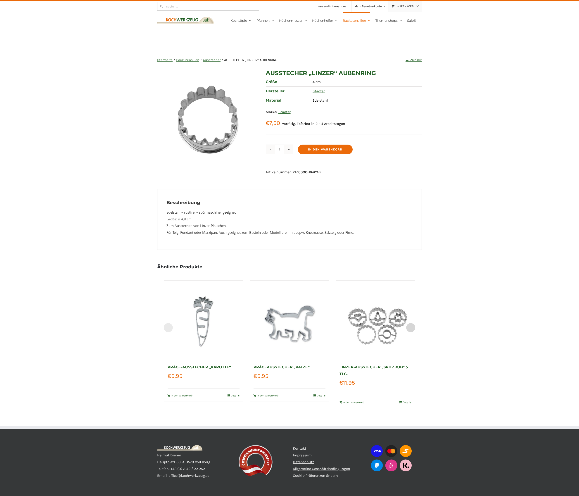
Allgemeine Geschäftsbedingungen (321, 469)
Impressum (302, 455)
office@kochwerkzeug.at (188, 475)
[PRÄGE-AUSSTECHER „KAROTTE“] (203, 320)
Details (235, 395)
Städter (319, 91)
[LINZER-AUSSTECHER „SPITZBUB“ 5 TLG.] (375, 320)
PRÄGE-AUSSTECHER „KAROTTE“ (199, 367)
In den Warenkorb (325, 149)
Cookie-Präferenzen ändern (315, 475)
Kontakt (299, 448)
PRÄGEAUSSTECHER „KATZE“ (282, 367)
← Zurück (414, 60)
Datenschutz (303, 462)
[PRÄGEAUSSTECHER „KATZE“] (289, 320)
